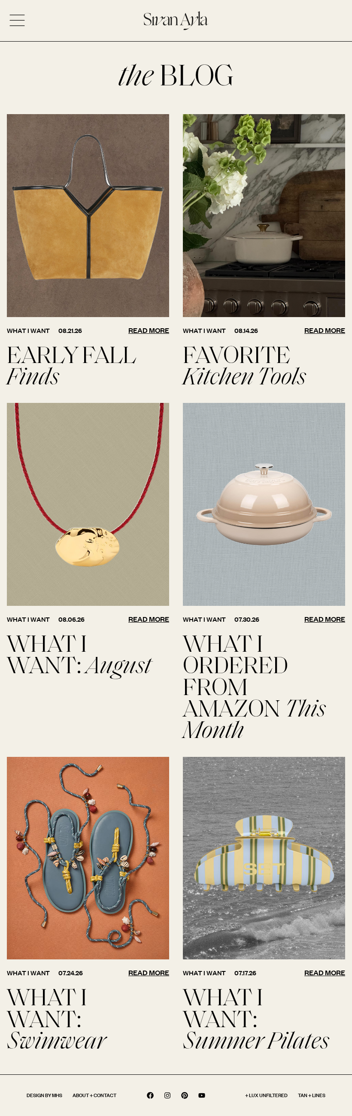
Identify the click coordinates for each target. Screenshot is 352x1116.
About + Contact (94, 1095)
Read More (148, 330)
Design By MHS (44, 1095)
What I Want (28, 331)
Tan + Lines (311, 1095)
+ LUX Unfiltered (266, 1095)
